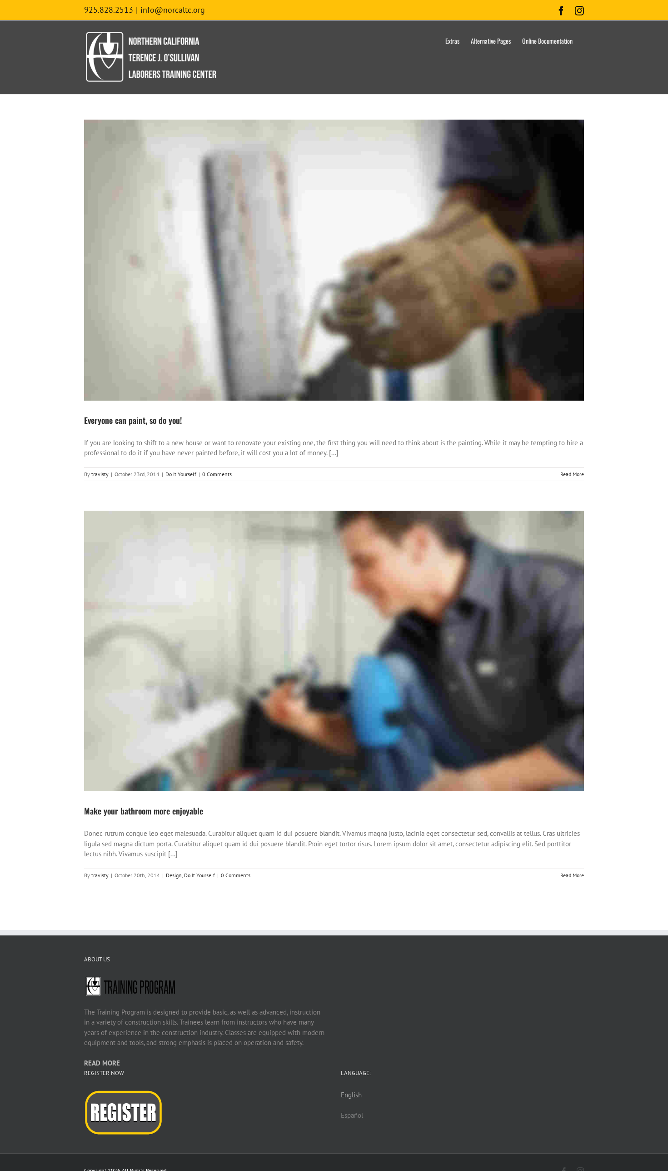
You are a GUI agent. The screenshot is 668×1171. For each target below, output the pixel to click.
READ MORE (102, 1063)
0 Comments (217, 474)
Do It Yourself (180, 474)
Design (174, 875)
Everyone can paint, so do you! (133, 420)
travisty (100, 474)
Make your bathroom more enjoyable (143, 811)
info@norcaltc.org (172, 10)
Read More (572, 474)
